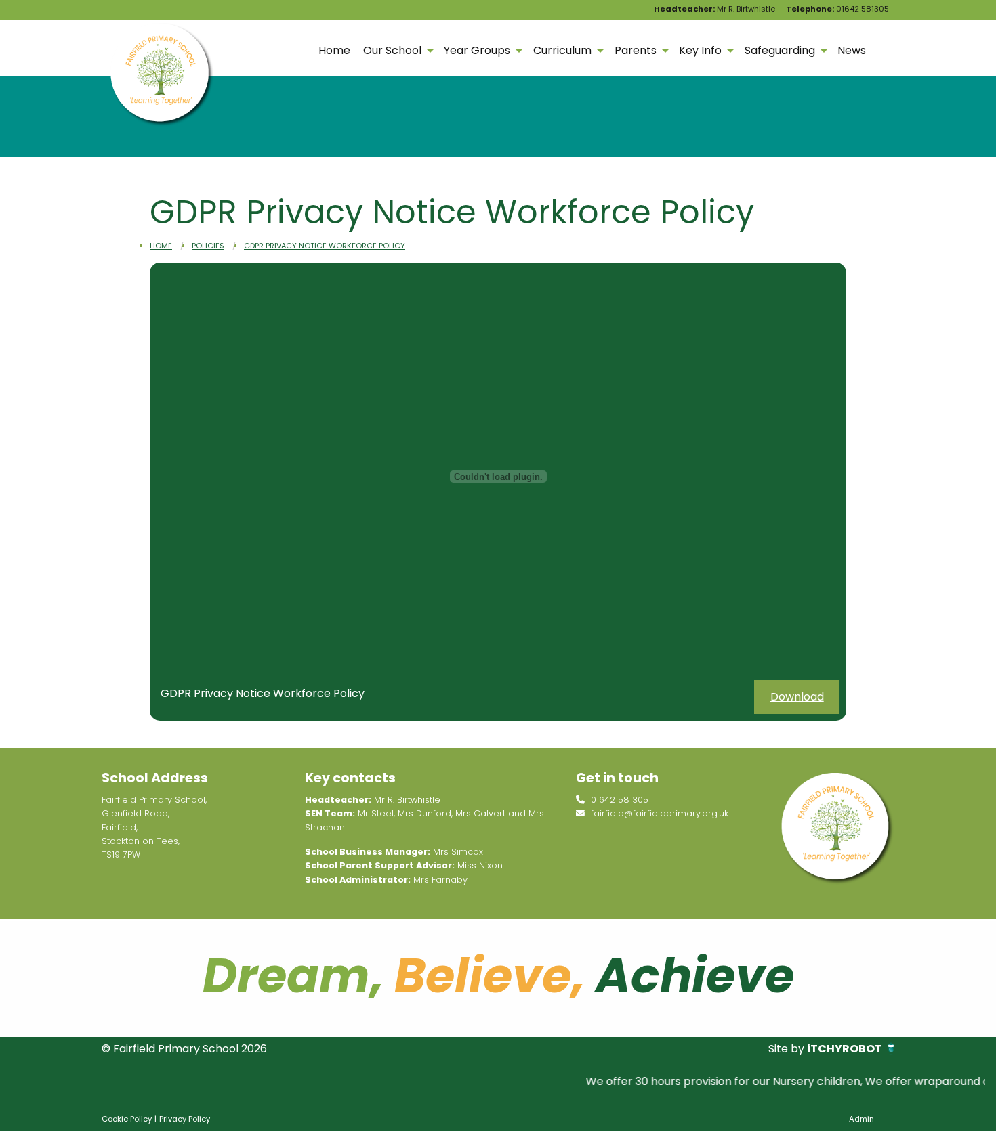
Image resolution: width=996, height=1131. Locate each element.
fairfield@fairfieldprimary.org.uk (658, 813)
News (851, 50)
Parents (636, 50)
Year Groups (477, 50)
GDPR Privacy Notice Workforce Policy (324, 245)
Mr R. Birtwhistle (714, 8)
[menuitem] (334, 51)
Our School (392, 50)
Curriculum (562, 50)
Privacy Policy (184, 1118)
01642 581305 (837, 8)
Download (797, 697)
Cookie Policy (127, 1118)
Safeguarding (780, 50)
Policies (208, 245)
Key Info (700, 50)
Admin (861, 1118)
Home (334, 50)
